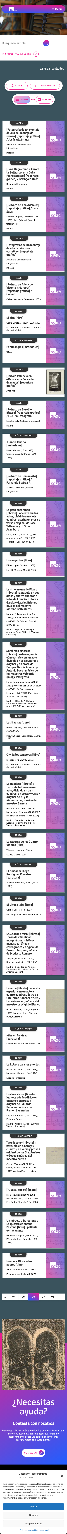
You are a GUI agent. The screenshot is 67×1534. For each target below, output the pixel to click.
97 (43, 1296)
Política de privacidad (29, 1530)
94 (13, 1296)
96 (33, 1296)
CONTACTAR (31, 1452)
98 (52, 1296)
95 (23, 1296)
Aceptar (34, 1506)
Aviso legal (44, 1530)
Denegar (33, 1515)
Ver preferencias (33, 1523)
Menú (58, 9)
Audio (9, 100)
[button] (62, 1475)
